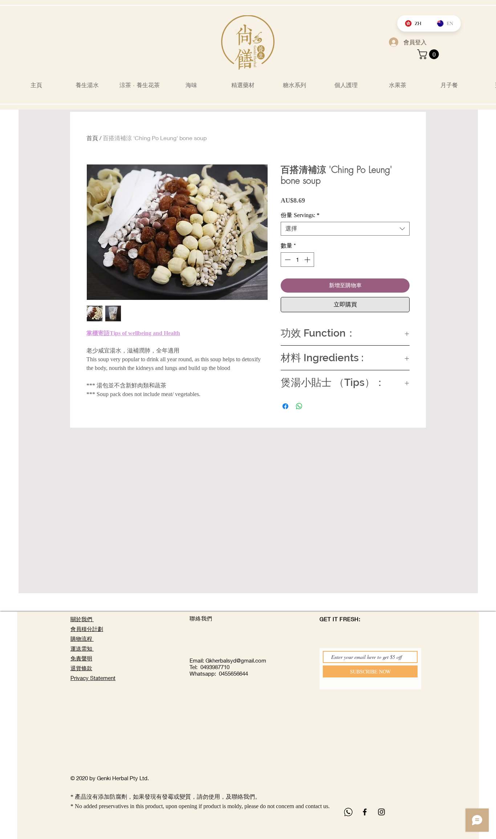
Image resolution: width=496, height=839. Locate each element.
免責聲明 (81, 658)
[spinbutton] (297, 259)
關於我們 (82, 619)
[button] (429, 54)
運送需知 (82, 648)
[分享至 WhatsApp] (299, 406)
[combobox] (345, 229)
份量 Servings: (300, 215)
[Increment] (308, 259)
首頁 (92, 137)
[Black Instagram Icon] (381, 811)
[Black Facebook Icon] (364, 811)
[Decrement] (287, 259)
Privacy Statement (92, 678)
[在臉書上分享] (285, 406)
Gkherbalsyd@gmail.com (236, 660)
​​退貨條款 (81, 668)
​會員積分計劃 (86, 629)
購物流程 (82, 638)
